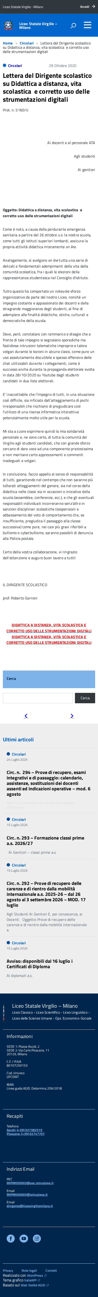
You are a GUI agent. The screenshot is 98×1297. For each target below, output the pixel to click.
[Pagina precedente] (26, 716)
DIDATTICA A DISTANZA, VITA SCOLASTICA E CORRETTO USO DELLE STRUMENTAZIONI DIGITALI (49, 640)
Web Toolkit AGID (33, 1285)
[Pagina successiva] (72, 716)
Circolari (27, 43)
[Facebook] (11, 1239)
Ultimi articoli (18, 739)
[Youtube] (24, 1239)
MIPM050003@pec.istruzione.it (30, 1182)
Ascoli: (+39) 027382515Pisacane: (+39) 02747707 (26, 1131)
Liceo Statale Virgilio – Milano (38, 25)
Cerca (11, 678)
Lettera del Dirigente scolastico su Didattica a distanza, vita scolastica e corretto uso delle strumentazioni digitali (47, 87)
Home (8, 43)
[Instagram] (37, 1239)
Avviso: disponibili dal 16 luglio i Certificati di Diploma (40, 963)
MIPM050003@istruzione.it (27, 1194)
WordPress (35, 1275)
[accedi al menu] (87, 25)
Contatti (51, 1270)
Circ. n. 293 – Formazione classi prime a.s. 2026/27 (45, 840)
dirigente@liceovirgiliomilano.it (30, 1205)
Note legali (29, 1270)
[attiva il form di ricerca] (73, 25)
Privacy (8, 1270)
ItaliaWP (30, 1280)
